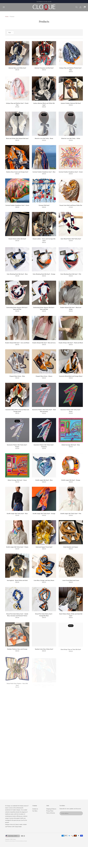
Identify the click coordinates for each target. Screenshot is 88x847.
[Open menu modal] (4, 7)
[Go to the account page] (80, 7)
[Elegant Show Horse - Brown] (44, 361)
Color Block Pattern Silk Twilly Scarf (71, 239)
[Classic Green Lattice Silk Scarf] (17, 224)
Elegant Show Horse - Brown (44, 376)
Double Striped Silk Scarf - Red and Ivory (44, 343)
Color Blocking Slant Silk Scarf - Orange (44, 274)
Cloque (14, 839)
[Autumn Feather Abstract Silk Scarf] (71, 88)
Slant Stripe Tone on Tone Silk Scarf (71, 649)
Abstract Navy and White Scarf (17, 68)
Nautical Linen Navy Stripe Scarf (44, 649)
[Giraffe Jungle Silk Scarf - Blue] (44, 465)
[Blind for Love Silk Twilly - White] (71, 124)
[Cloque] (44, 7)
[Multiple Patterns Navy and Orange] (17, 634)
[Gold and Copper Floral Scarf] (44, 532)
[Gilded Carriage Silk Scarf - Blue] (71, 430)
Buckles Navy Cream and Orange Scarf (17, 172)
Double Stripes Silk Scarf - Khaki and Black (71, 343)
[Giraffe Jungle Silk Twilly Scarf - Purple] (17, 532)
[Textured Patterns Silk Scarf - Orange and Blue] (71, 668)
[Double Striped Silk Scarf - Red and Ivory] (44, 328)
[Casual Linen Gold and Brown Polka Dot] (71, 191)
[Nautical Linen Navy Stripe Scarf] (44, 634)
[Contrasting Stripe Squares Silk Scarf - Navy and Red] (44, 293)
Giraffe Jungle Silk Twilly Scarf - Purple (17, 547)
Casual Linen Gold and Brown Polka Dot (70, 205)
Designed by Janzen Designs (10, 841)
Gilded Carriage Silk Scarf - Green (17, 480)
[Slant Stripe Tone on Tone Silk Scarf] (71, 634)
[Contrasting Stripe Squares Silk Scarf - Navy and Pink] (17, 293)
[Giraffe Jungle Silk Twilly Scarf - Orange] (44, 499)
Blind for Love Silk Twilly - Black (44, 138)
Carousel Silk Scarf (44, 205)
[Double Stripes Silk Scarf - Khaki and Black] (71, 328)
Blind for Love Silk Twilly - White (70, 138)
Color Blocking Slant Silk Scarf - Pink (70, 274)
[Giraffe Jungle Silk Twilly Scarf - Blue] (17, 499)
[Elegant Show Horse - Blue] (17, 361)
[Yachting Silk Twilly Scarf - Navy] (71, 738)
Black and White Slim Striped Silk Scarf (17, 138)
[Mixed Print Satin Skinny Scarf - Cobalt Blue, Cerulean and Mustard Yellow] (17, 599)
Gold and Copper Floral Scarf (44, 547)
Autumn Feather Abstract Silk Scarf (71, 103)
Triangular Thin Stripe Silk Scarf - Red (44, 753)
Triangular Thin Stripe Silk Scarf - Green (17, 753)
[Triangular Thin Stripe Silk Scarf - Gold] (71, 703)
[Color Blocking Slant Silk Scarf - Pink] (71, 259)
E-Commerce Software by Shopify (21, 841)
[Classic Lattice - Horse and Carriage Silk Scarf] (44, 224)
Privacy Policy (49, 811)
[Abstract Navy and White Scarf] (17, 53)
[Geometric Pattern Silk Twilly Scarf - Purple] (17, 430)
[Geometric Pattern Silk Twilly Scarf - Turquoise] (44, 430)
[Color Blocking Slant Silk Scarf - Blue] (17, 259)
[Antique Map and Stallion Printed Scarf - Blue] (71, 53)
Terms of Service (50, 813)
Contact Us (35, 809)
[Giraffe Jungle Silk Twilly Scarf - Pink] (71, 499)
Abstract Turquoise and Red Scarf (44, 68)
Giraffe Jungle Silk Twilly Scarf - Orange (44, 513)
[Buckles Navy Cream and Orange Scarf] (17, 157)
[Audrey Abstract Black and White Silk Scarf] (44, 88)
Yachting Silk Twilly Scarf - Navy (71, 753)
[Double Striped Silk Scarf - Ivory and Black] (17, 328)
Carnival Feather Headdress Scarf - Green (17, 205)
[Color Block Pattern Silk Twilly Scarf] (71, 224)
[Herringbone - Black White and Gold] (17, 566)
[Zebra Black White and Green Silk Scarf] (17, 772)
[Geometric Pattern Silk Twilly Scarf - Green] (71, 395)
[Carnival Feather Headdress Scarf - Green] (17, 191)
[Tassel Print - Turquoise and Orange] (44, 668)
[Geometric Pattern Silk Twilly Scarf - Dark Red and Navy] (44, 395)
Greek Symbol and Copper (70, 547)
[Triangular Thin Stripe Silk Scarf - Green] (17, 738)
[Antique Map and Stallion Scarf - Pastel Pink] (17, 88)
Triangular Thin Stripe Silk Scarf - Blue (44, 718)
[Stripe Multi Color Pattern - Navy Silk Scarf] (17, 668)
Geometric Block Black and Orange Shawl (70, 376)
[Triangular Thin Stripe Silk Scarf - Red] (44, 738)
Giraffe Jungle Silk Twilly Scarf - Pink (70, 513)
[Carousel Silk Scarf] (44, 191)
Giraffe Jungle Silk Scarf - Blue (44, 480)
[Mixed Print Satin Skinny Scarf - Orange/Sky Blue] (44, 599)
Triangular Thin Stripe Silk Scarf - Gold (71, 718)
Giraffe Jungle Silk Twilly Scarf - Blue (17, 513)
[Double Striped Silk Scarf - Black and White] (71, 293)
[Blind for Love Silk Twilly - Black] (44, 124)
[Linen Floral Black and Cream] (71, 566)
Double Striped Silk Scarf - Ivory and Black (17, 343)
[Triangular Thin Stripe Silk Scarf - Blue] (44, 703)
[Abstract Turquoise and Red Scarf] (44, 53)
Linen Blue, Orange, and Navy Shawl (44, 580)
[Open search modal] (76, 7)
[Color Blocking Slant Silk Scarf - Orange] (44, 259)
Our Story (34, 811)
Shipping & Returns (51, 809)
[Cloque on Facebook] (22, 836)
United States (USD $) (12, 836)
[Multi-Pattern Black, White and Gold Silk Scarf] (71, 599)
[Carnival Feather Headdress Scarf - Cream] (71, 157)
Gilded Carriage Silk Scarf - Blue (71, 445)
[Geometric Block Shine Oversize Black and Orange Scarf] (17, 395)
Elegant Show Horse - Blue (17, 376)
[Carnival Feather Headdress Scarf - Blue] (44, 157)
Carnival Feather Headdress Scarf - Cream (71, 172)
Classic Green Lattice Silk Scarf (17, 239)
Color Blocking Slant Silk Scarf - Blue (17, 274)
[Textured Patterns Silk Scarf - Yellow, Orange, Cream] (17, 703)
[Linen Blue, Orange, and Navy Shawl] (44, 566)
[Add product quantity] (6, 70)
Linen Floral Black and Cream (70, 580)
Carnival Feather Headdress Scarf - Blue (44, 172)
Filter (9, 32)
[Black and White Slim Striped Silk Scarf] (17, 124)
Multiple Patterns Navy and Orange (17, 649)
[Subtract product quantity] (10, 70)
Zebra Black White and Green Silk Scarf (17, 786)
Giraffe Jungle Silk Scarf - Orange (70, 480)
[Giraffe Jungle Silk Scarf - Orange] (71, 465)
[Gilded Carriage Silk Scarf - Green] (17, 465)
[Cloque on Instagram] (24, 836)
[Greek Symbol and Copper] (71, 532)
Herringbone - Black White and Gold (17, 580)
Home (6, 16)
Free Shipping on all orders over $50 (44, 1)
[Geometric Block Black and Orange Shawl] (71, 361)
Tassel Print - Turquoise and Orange (44, 682)
